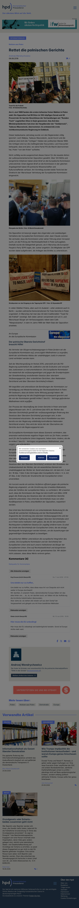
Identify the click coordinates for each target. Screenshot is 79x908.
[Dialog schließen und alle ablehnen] (60, 447)
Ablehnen (41, 458)
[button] (75, 9)
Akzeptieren (53, 458)
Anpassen (24, 458)
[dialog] (39, 454)
